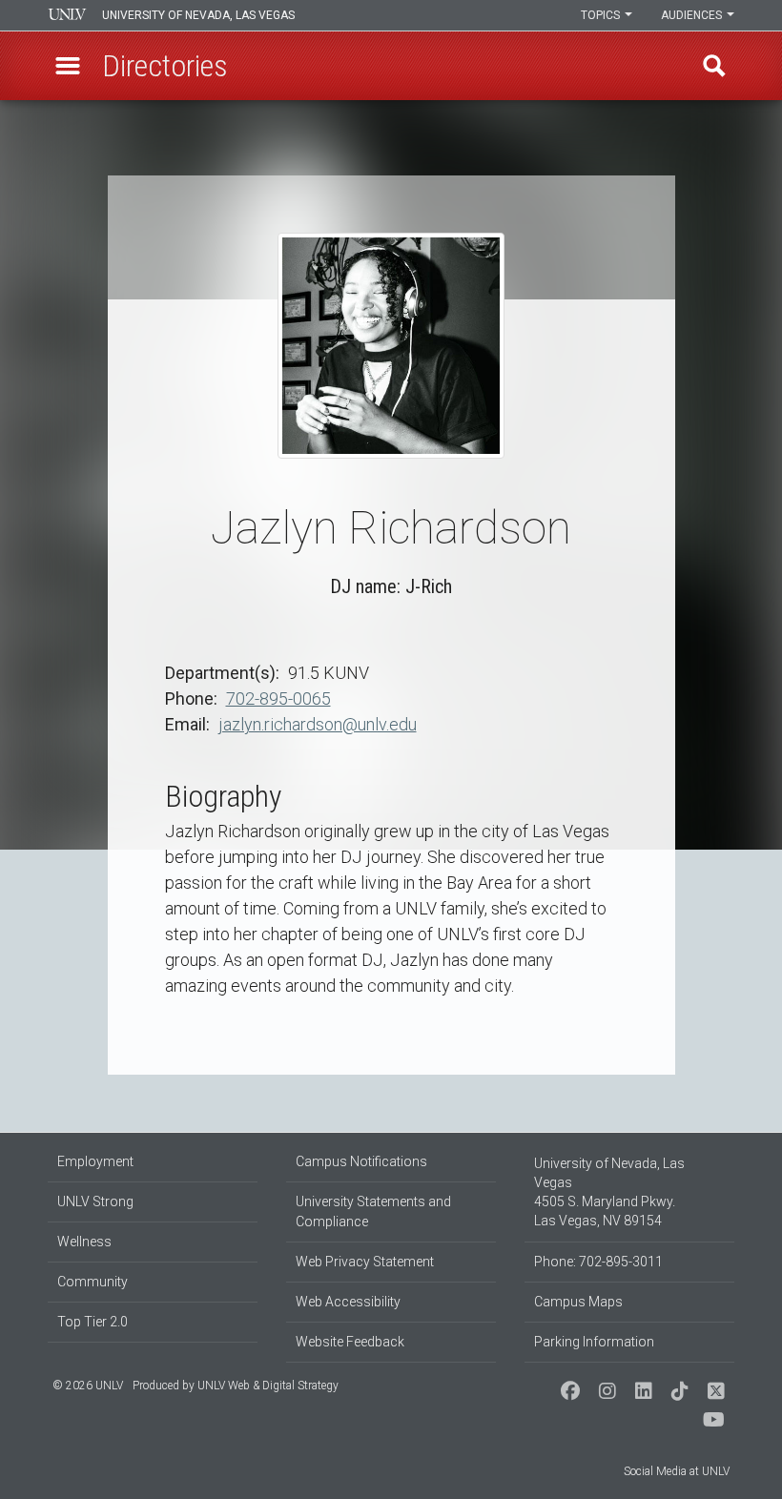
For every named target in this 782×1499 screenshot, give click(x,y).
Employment (95, 1161)
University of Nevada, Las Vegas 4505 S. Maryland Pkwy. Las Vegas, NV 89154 (609, 1192)
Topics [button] (602, 15)
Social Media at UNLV (677, 1471)
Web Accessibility (348, 1301)
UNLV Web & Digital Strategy (268, 1385)
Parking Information (594, 1341)
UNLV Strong (95, 1201)
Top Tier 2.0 (92, 1321)
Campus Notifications (361, 1161)
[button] (67, 65)
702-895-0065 (278, 698)
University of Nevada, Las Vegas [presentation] (198, 15)
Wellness (84, 1241)
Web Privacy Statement (365, 1261)
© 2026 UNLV (87, 1385)
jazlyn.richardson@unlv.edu (317, 724)
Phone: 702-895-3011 (598, 1261)
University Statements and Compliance (373, 1211)
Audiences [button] (693, 15)
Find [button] (714, 65)
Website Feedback (350, 1341)
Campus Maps (578, 1301)
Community (92, 1281)
